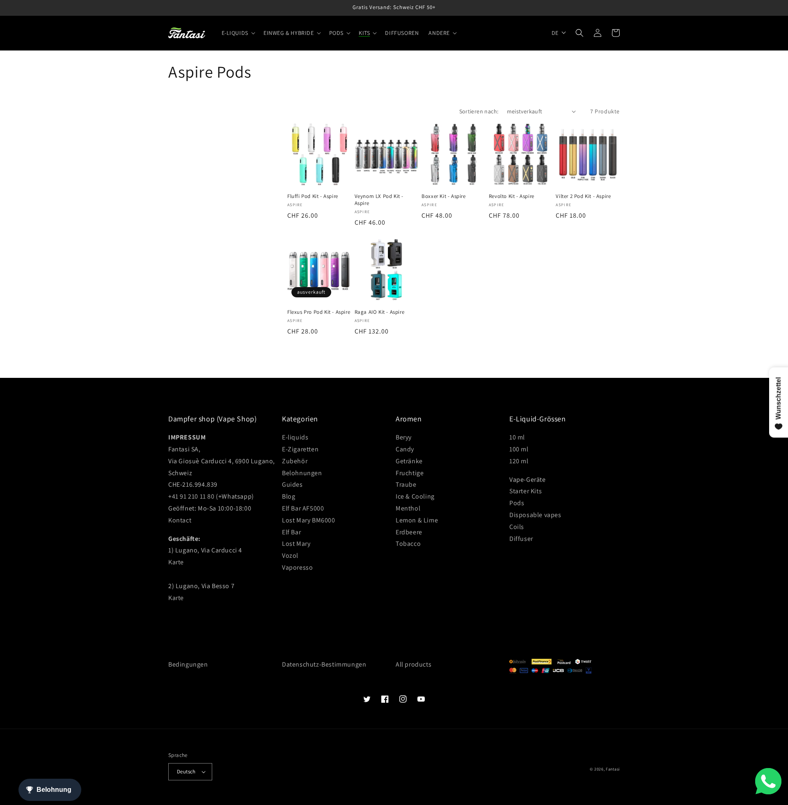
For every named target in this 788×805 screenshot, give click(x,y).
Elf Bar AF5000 (303, 508)
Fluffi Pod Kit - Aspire (312, 196)
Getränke (409, 461)
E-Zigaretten (300, 449)
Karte (176, 562)
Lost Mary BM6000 (308, 520)
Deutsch (186, 771)
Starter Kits (525, 491)
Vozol (290, 555)
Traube (406, 484)
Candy (405, 449)
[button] (238, 32)
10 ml (517, 437)
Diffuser (521, 538)
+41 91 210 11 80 (191, 496)
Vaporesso (297, 567)
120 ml (519, 461)
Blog (288, 496)
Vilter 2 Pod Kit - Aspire (583, 196)
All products (413, 664)
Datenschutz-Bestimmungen (324, 664)
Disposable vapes (535, 515)
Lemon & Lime (417, 520)
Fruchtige (410, 473)
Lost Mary (296, 543)
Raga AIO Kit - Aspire (380, 312)
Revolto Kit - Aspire (511, 196)
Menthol (408, 508)
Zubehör (294, 461)
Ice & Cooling (415, 496)
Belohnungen (302, 473)
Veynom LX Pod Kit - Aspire (379, 200)
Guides (292, 484)
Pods (516, 503)
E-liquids (295, 437)
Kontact (179, 520)
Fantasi (613, 769)
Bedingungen (188, 664)
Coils (516, 526)
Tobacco (408, 543)
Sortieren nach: (479, 111)
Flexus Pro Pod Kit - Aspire (318, 312)
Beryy (404, 437)
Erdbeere (409, 532)
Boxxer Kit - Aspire (443, 196)
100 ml (519, 449)
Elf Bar (291, 532)
